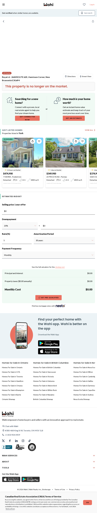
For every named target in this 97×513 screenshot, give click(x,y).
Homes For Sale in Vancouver (44, 372)
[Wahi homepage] (48, 4)
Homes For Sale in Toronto (12, 376)
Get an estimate (74, 118)
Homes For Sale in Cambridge (85, 376)
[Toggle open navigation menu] (3, 4)
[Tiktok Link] (29, 440)
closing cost (60, 267)
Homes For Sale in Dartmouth (85, 386)
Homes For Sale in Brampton (13, 390)
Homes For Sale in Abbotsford (45, 386)
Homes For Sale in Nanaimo (43, 395)
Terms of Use (10, 509)
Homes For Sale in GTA (11, 372)
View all (89, 130)
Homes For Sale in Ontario (12, 367)
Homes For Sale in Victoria (43, 376)
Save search (88, 13)
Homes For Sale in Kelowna (43, 381)
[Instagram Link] (23, 440)
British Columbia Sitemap (43, 399)
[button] (48, 426)
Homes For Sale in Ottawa (12, 386)
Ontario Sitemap (8, 399)
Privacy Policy (74, 489)
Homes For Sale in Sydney (84, 395)
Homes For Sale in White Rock (45, 390)
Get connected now (27, 118)
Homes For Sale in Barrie (11, 395)
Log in (92, 4)
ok (87, 502)
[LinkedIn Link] (16, 440)
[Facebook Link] (10, 440)
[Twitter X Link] (3, 440)
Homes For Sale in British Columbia (46, 367)
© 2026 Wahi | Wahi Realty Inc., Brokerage (34, 489)
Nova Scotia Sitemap (82, 399)
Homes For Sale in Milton (83, 372)
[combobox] (35, 240)
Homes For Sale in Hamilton (12, 381)
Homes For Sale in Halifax (83, 381)
